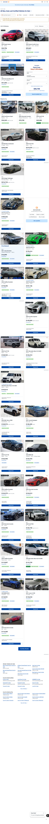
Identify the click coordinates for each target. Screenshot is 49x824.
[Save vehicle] (22, 31)
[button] (42, 1)
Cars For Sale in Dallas (7, 697)
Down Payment (29, 79)
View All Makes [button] (23, 688)
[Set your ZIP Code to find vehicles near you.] (31, 11)
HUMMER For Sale (36, 679)
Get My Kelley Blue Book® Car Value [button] (37, 86)
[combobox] (8, 15)
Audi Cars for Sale (36, 665)
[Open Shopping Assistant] (47, 815)
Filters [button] (20, 15)
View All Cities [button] (24, 703)
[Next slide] (47, 114)
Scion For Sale (35, 682)
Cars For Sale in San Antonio (24, 693)
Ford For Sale (6, 679)
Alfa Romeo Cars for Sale (23, 673)
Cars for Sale (2, 8)
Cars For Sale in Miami (7, 693)
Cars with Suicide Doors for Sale (24, 670)
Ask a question (37, 220)
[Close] (43, 813)
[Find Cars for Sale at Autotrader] (6, 1)
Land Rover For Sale (22, 679)
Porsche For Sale (21, 682)
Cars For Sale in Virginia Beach (38, 693)
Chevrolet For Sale (7, 682)
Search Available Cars (37, 94)
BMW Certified (5, 591)
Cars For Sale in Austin (22, 697)
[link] (17, 52)
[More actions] (22, 60)
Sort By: (36, 26)
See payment (3, 49)
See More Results (24, 648)
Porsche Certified (6, 211)
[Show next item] (22, 238)
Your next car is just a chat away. (24, 4)
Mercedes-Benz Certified (7, 384)
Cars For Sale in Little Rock (38, 697)
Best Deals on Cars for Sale (38, 672)
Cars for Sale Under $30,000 (38, 668)
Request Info (11, 60)
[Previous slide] (2, 114)
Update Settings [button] (42, 90)
